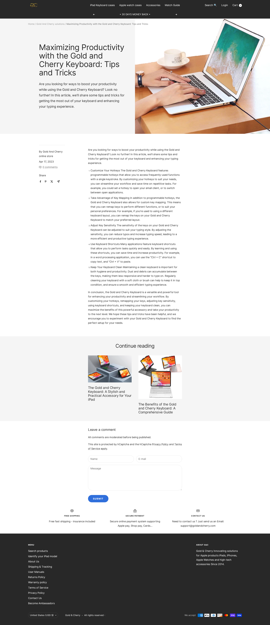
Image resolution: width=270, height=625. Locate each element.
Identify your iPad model (42, 556)
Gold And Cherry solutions (50, 24)
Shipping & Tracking (40, 566)
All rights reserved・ (95, 615)
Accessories (153, 5)
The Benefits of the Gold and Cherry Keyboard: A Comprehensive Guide (157, 408)
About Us (33, 561)
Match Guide (172, 5)
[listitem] (40, 181)
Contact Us (35, 598)
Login (224, 5)
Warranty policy (37, 582)
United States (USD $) (42, 615)
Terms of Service (38, 587)
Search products (38, 550)
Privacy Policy (160, 444)
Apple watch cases (130, 5)
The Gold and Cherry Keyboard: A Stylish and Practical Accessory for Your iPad (109, 394)
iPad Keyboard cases (102, 5)
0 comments (50, 167)
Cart (236, 5)
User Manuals (36, 571)
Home (31, 24)
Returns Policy (36, 577)
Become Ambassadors (41, 603)
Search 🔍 (211, 5)
